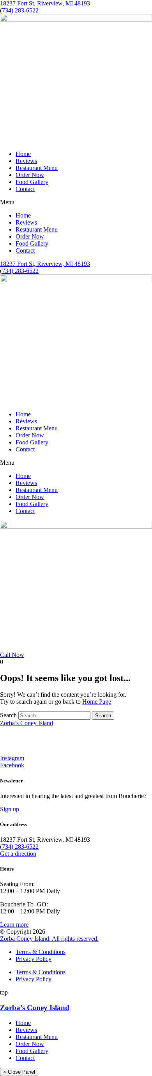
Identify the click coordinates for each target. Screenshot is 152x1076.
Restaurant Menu (37, 168)
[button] (76, 202)
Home (23, 153)
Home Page (96, 701)
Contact (25, 189)
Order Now (30, 175)
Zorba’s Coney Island (26, 723)
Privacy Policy (33, 959)
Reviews (26, 161)
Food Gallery (32, 182)
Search (8, 715)
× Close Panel (19, 1072)
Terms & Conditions (40, 952)
